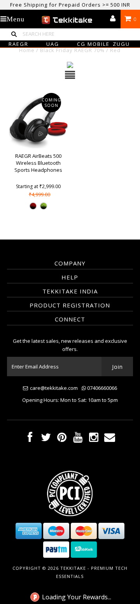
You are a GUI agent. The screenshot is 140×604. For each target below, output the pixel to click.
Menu (15, 19)
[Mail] (109, 439)
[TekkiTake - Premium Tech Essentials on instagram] (93, 439)
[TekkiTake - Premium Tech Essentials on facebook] (30, 439)
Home (27, 50)
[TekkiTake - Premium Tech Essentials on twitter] (46, 439)
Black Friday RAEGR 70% (72, 50)
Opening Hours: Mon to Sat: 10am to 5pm (70, 399)
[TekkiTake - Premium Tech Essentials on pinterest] (61, 439)
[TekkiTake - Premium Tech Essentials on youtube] (77, 439)
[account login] (113, 19)
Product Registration (70, 305)
